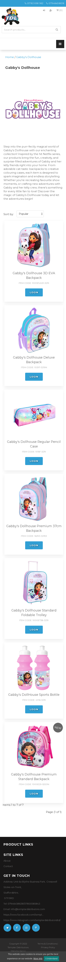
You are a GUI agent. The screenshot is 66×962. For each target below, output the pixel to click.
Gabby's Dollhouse (28, 57)
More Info (37, 958)
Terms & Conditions (47, 943)
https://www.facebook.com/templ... (23, 914)
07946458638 (55, 3)
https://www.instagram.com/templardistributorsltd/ (32, 920)
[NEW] (34, 747)
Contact (8, 866)
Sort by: (9, 214)
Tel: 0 (6, 903)
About (7, 860)
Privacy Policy (48, 947)
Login (34, 292)
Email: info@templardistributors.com (24, 909)
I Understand (51, 958)
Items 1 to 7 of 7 (13, 805)
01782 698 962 (34, 3)
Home (9, 57)
